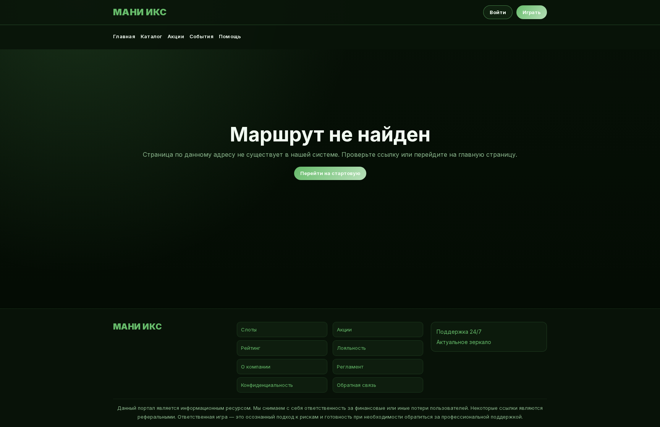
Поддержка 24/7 (459, 331)
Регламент (350, 367)
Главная (124, 36)
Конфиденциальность (267, 385)
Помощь (230, 36)
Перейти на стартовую (330, 173)
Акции (176, 36)
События (201, 36)
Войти (498, 12)
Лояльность (351, 348)
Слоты (249, 329)
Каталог (151, 36)
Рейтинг (250, 348)
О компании (255, 367)
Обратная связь (356, 385)
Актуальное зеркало (464, 342)
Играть (531, 12)
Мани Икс (140, 12)
